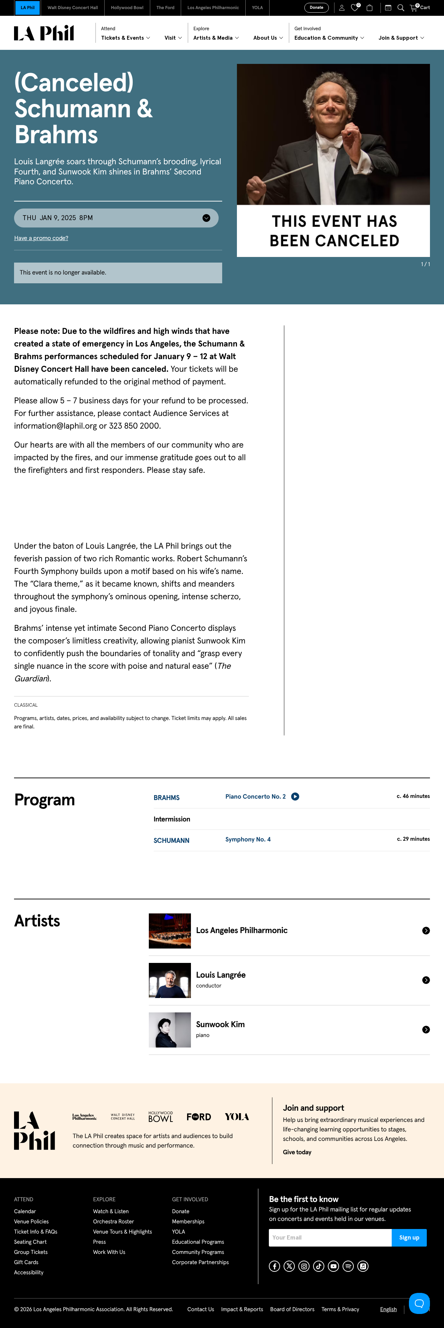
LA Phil (27, 8)
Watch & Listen (111, 1212)
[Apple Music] (363, 1266)
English (388, 1310)
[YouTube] (333, 1266)
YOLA (257, 8)
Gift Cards (26, 1263)
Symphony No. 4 (248, 840)
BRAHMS (167, 798)
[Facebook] (274, 1266)
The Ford (165, 8)
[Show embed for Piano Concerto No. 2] (295, 796)
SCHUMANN (172, 841)
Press (99, 1242)
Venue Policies (31, 1222)
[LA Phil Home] (44, 33)
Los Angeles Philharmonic (213, 8)
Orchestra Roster (113, 1222)
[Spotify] (348, 1266)
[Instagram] (304, 1266)
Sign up (409, 1238)
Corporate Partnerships (200, 1263)
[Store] (370, 8)
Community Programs (198, 1252)
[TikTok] (318, 1266)
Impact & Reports (242, 1310)
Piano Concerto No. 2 (255, 797)
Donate (316, 8)
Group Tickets (31, 1252)
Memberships (188, 1222)
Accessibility (29, 1273)
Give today (297, 1152)
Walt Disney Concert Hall (72, 8)
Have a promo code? (41, 238)
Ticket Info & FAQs (35, 1232)
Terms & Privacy (340, 1310)
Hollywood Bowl (127, 8)
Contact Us (200, 1310)
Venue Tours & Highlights (122, 1232)
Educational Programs (198, 1242)
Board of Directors (292, 1310)
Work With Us (109, 1252)
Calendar (25, 1212)
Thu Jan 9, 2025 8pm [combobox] (57, 218)
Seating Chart (30, 1242)
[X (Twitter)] (289, 1266)
